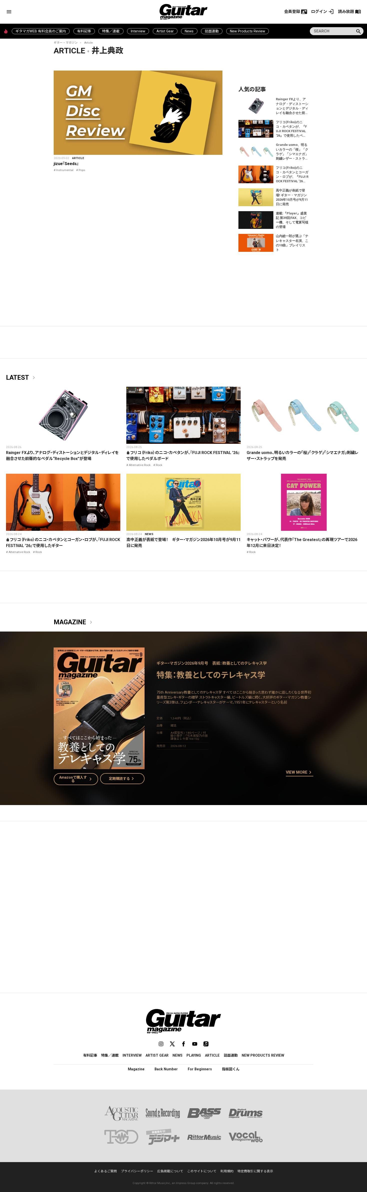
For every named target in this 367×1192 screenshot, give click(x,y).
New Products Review (247, 31)
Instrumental (64, 170)
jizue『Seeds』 (66, 163)
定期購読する (122, 778)
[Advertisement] (183, 872)
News (189, 31)
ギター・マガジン (66, 42)
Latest (21, 377)
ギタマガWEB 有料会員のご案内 (40, 31)
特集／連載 (111, 31)
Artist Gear (165, 31)
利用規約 (226, 1171)
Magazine (74, 622)
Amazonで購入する (76, 779)
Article (88, 42)
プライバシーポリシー (137, 1171)
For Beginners (200, 1069)
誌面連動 (212, 31)
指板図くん (230, 1069)
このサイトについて (201, 1171)
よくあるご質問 (105, 1171)
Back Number (166, 1069)
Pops (82, 170)
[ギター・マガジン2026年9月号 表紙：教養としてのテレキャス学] (99, 766)
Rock (159, 465)
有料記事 (84, 31)
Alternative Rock (140, 465)
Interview (138, 31)
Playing (193, 1055)
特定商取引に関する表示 (255, 1171)
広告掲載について (170, 1171)
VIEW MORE (299, 772)
